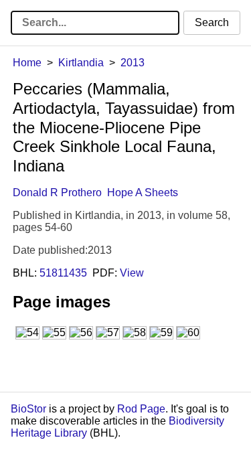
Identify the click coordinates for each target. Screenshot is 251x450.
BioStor (28, 409)
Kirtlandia (81, 62)
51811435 (63, 273)
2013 (132, 62)
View (132, 273)
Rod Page (141, 409)
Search (212, 22)
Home (27, 62)
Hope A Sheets (142, 192)
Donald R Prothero (57, 192)
